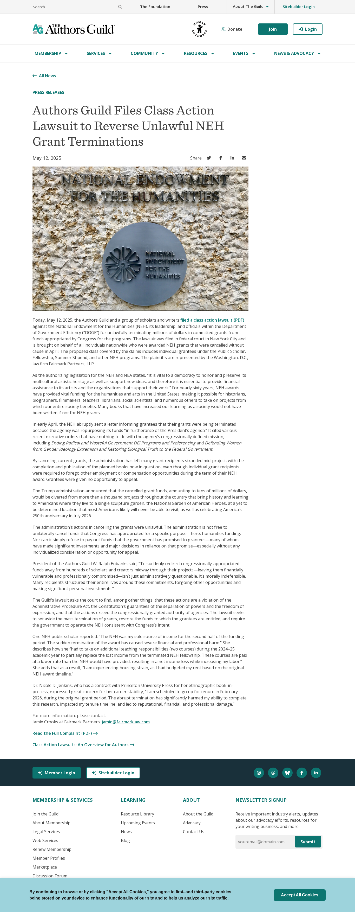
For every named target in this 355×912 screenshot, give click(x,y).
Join (273, 29)
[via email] (245, 158)
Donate (234, 29)
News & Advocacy (294, 53)
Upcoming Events (138, 823)
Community (144, 53)
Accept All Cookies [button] (299, 895)
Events (240, 53)
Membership (48, 53)
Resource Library (137, 814)
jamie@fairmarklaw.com (126, 722)
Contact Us (193, 831)
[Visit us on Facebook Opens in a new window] (302, 773)
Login (311, 29)
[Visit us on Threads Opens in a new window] (274, 773)
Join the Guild (45, 814)
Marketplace (44, 867)
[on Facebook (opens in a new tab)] (222, 158)
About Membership (51, 823)
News (126, 831)
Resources (195, 53)
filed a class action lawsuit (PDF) (212, 320)
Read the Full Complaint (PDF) (62, 733)
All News (47, 76)
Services (96, 53)
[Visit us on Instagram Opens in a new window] (259, 773)
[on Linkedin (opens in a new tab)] (233, 158)
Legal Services (46, 831)
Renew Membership (51, 849)
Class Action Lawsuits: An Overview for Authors (81, 745)
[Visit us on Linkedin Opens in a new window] (317, 773)
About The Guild (248, 6)
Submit (307, 842)
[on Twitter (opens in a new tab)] (210, 158)
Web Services (45, 840)
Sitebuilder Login (299, 6)
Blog (125, 840)
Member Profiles (48, 858)
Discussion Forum (49, 876)
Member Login (60, 773)
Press (203, 6)
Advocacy (192, 823)
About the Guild (198, 814)
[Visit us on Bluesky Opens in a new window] (288, 773)
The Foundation (155, 6)
